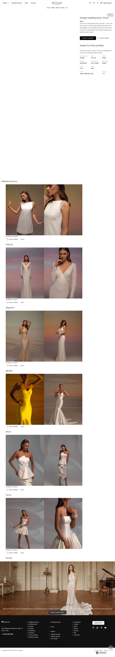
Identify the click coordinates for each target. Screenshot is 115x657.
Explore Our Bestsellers (57, 612)
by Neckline (31, 630)
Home (48, 7)
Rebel (62, 7)
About (75, 626)
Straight (82, 58)
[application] (8, 3)
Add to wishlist (104, 38)
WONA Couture (55, 636)
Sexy (92, 73)
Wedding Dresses (33, 622)
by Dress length (33, 635)
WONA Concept (55, 634)
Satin (92, 68)
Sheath (58, 7)
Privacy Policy (98, 650)
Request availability (88, 38)
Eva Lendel (54, 638)
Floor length (95, 63)
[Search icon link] (90, 3)
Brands (53, 631)
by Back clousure (33, 637)
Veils (52, 627)
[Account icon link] (98, 3)
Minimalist (87, 73)
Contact (76, 624)
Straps (104, 58)
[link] (94, 3)
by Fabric (31, 628)
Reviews (76, 630)
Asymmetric (83, 63)
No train (93, 58)
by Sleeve (31, 633)
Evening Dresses (56, 622)
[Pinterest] (101, 628)
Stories (76, 628)
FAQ (75, 633)
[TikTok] (97, 628)
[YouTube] (105, 628)
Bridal (53, 7)
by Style (30, 626)
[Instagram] (93, 628)
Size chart (77, 635)
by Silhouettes (32, 624)
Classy (82, 73)
